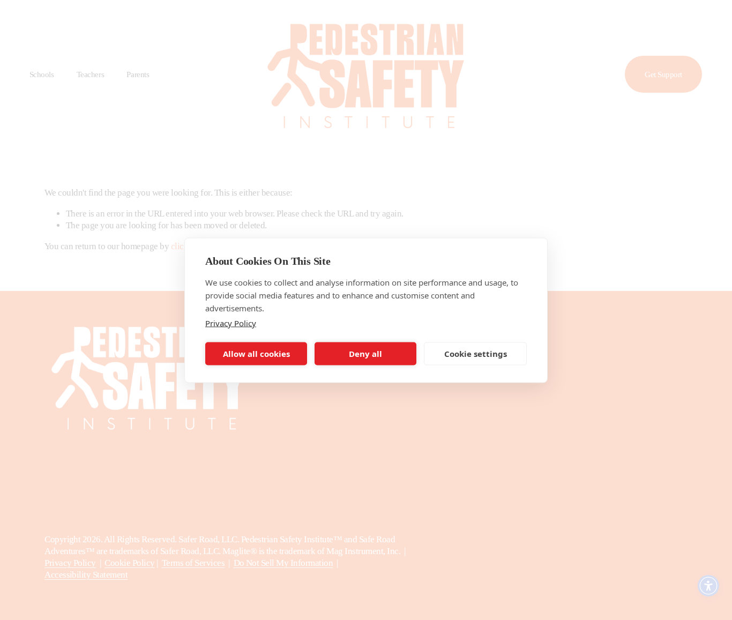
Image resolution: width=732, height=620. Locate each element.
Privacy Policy (230, 322)
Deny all (365, 353)
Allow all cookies (256, 353)
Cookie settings (475, 353)
